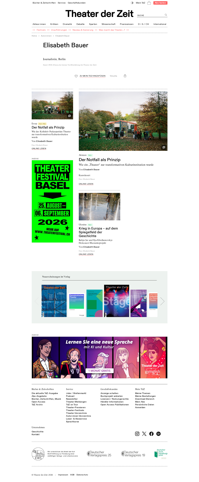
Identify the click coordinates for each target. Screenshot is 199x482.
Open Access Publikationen (115, 404)
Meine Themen (142, 393)
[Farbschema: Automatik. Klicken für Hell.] (132, 3)
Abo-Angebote (39, 396)
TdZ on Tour (72, 404)
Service (69, 389)
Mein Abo (140, 401)
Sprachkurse (72, 421)
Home (34, 36)
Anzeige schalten (109, 393)
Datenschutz (82, 475)
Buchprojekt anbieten (112, 396)
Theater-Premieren (76, 407)
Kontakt (36, 434)
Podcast (70, 396)
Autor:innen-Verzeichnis (78, 416)
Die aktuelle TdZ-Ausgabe (45, 393)
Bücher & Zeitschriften (43, 389)
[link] (44, 2)
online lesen (39, 149)
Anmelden (140, 407)
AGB (72, 475)
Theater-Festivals (75, 410)
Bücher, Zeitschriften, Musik (46, 399)
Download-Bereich (144, 399)
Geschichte (38, 431)
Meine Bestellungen (145, 396)
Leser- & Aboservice (76, 418)
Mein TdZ (140, 389)
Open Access (38, 401)
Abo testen (160, 2)
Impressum (63, 475)
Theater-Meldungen (76, 401)
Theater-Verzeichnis (76, 413)
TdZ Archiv (37, 404)
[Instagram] (137, 434)
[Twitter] (144, 434)
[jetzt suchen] (166, 15)
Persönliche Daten (144, 404)
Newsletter (72, 399)
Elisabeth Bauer (44, 141)
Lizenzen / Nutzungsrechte (115, 399)
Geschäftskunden (109, 389)
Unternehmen (38, 427)
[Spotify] (158, 434)
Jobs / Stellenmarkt (76, 393)
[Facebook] (151, 434)
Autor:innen (46, 36)
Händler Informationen (112, 401)
